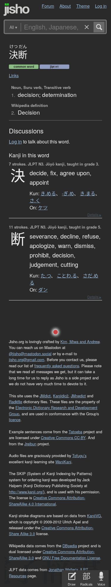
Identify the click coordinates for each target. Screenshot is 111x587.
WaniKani (63, 461)
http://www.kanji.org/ (26, 492)
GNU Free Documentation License (71, 557)
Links (14, 75)
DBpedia (69, 545)
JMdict (45, 396)
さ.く (35, 200)
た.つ (46, 275)
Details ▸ (94, 214)
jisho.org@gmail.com (26, 359)
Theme (83, 6)
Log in (101, 6)
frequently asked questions (56, 365)
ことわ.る (67, 275)
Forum (48, 6)
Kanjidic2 (60, 396)
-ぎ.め (68, 193)
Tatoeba (75, 431)
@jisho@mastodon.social (30, 353)
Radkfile (15, 401)
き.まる (87, 193)
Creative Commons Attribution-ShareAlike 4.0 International (47, 500)
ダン (43, 290)
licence (14, 419)
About (65, 6)
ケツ (43, 207)
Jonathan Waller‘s (63, 569)
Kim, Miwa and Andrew (79, 341)
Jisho (17, 9)
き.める (48, 193)
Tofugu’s (79, 455)
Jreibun (30, 444)
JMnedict (78, 396)
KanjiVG (94, 515)
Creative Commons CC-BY (63, 437)
